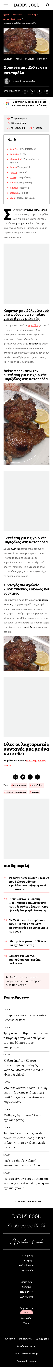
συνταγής (31, 760)
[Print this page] (24, 91)
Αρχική (6, 14)
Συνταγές (17, 14)
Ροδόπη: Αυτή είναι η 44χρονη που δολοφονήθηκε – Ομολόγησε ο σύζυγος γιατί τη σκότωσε (29, 883)
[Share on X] (46, 91)
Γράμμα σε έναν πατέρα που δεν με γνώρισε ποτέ (25, 1017)
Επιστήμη (26, 1281)
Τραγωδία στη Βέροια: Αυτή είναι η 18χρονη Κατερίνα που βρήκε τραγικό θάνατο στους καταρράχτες (26, 1040)
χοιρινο (14, 149)
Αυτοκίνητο (26, 1296)
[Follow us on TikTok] (16, 1225)
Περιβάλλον (26, 1291)
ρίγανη (13, 172)
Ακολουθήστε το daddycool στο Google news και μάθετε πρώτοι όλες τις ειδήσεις (24, 981)
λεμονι (13, 167)
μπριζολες (37, 785)
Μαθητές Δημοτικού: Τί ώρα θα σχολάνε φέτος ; (27, 943)
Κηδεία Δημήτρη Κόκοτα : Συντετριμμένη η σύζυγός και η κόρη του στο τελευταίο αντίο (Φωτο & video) (24, 1067)
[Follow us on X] (30, 1225)
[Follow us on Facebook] (23, 1225)
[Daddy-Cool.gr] (26, 5)
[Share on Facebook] (39, 91)
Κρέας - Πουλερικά (12, 18)
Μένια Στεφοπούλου (24, 81)
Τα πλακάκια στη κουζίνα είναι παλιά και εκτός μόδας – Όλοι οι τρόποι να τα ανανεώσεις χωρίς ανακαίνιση (25, 1140)
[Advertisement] (26, 273)
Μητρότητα (26, 1308)
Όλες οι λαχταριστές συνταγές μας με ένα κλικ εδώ (26, 749)
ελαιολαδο (15, 159)
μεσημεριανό (20, 785)
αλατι (13, 177)
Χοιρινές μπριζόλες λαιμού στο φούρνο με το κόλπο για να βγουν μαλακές (26, 314)
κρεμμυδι (14, 154)
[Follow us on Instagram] (43, 1225)
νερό (12, 198)
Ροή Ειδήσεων (26, 1265)
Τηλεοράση (26, 1255)
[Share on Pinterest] (32, 91)
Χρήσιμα (26, 1286)
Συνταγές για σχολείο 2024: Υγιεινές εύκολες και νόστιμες (26, 589)
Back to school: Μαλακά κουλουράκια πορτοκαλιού (22, 1162)
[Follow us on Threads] (36, 1225)
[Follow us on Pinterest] (9, 1225)
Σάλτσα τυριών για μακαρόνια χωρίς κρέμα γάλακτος (25, 959)
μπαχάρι (14, 193)
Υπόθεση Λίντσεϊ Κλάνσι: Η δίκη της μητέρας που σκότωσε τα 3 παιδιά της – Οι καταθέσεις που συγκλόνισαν (25, 1094)
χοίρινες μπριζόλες (16, 792)
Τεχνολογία (26, 1270)
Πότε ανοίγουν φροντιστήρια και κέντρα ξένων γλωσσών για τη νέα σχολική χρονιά (26, 1183)
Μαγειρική (31, 14)
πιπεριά (14, 187)
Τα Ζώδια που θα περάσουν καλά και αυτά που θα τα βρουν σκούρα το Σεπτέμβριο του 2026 (28, 925)
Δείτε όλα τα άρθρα (25, 1201)
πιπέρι (13, 182)
